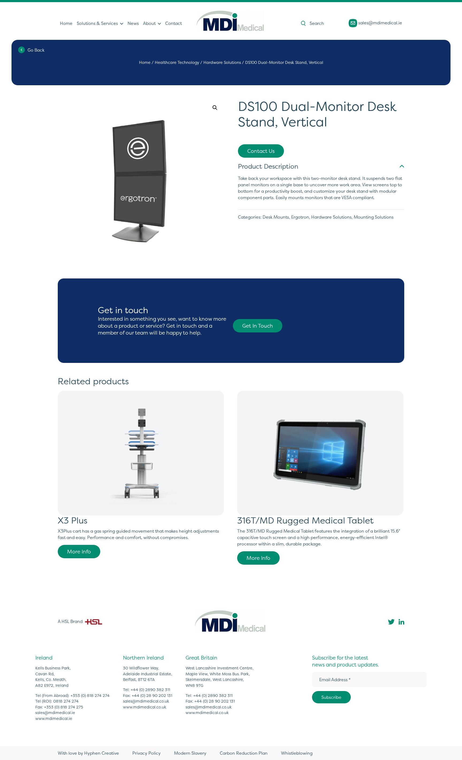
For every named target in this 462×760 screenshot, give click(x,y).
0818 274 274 (66, 701)
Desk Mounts (276, 217)
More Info (79, 551)
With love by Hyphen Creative (88, 753)
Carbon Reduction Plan (244, 753)
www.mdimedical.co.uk (144, 707)
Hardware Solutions (222, 62)
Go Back (36, 50)
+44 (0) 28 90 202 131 (152, 695)
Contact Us (261, 151)
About (149, 23)
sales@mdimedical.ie (379, 23)
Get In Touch (257, 325)
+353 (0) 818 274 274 (90, 695)
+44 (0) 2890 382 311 (150, 689)
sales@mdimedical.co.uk (146, 701)
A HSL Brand (71, 621)
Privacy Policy (146, 753)
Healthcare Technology (177, 62)
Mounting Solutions (374, 217)
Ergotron (300, 217)
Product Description (268, 166)
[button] (215, 108)
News (133, 23)
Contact (173, 23)
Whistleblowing (297, 753)
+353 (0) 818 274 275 (63, 707)
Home (66, 23)
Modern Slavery (190, 753)
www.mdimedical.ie (53, 718)
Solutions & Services (97, 23)
